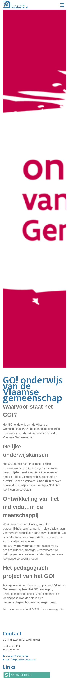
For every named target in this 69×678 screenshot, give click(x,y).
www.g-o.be (56, 609)
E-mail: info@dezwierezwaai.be (19, 659)
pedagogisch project (22, 593)
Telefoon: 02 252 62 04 (15, 656)
